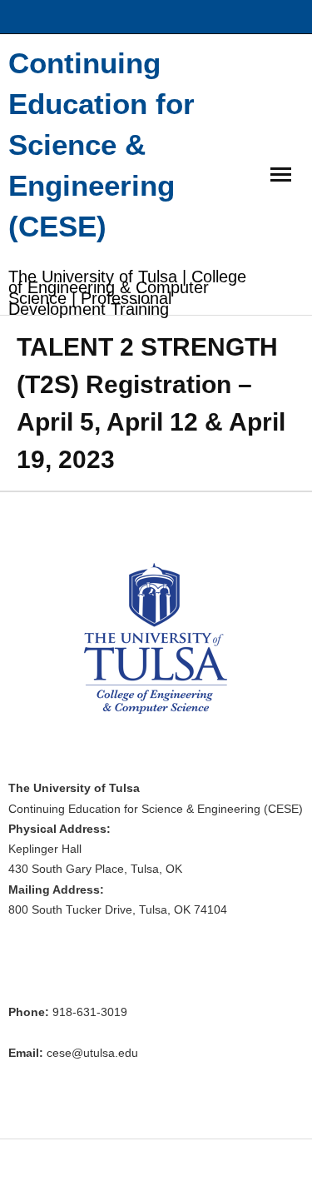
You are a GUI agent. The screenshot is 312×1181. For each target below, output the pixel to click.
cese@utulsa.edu (92, 1053)
